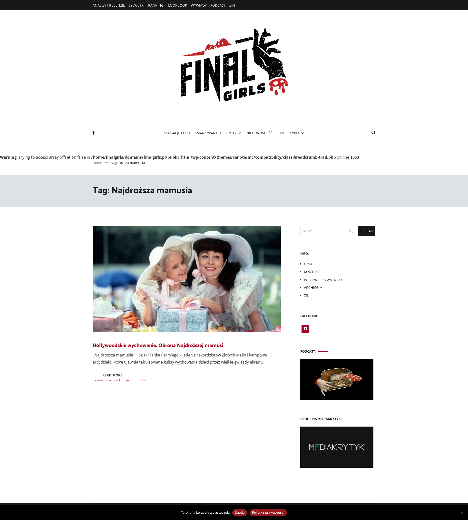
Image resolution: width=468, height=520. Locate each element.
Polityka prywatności (268, 512)
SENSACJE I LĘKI (177, 133)
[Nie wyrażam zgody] (461, 512)
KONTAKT (312, 271)
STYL (281, 133)
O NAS (309, 264)
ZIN (232, 5)
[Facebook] (305, 329)
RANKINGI (156, 5)
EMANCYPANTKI (208, 133)
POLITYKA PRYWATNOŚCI (324, 279)
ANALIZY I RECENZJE (109, 5)
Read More (112, 375)
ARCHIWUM (313, 287)
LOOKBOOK (177, 5)
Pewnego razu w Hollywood (114, 380)
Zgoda (239, 512)
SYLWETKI (137, 5)
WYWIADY (199, 5)
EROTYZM (234, 133)
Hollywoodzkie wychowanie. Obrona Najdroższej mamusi (158, 345)
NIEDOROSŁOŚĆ (259, 133)
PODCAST (218, 5)
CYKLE (295, 133)
